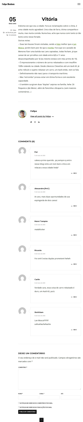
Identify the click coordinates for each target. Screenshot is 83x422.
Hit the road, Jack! (11, 32)
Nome (20, 394)
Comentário (22, 367)
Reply (75, 173)
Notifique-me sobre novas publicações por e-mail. (36, 407)
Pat (36, 152)
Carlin (37, 279)
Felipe (14, 30)
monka (51, 48)
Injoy (58, 44)
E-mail (42, 394)
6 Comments (12, 35)
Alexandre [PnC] (42, 189)
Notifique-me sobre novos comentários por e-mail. (36, 403)
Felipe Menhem (8, 4)
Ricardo (38, 250)
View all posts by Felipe (40, 116)
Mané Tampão (41, 221)
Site (62, 394)
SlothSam (39, 312)
